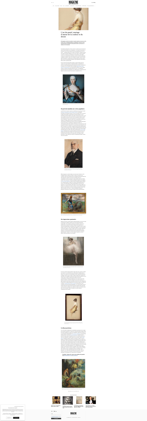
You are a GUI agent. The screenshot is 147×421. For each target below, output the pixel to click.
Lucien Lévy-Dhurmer (76, 333)
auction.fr (75, 355)
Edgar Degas (79, 66)
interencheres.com (68, 355)
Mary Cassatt (73, 283)
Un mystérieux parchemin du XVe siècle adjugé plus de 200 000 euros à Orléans (78, 406)
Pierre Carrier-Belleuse (66, 181)
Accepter (16, 417)
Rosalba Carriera (74, 112)
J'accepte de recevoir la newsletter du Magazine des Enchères (56, 416)
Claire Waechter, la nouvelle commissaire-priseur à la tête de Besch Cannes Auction (91, 406)
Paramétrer (9, 417)
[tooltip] (93, 2)
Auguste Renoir (67, 283)
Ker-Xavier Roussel (74, 334)
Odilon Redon (67, 67)
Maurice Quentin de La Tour (66, 112)
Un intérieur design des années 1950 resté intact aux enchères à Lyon (68, 407)
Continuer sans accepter (18, 406)
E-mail (52, 413)
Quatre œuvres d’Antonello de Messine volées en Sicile (55, 406)
